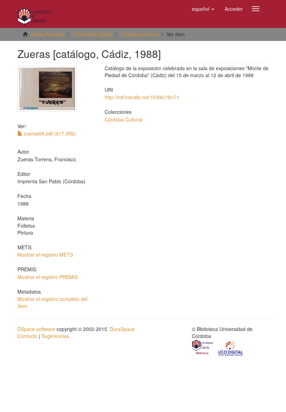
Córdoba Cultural (140, 34)
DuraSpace (122, 328)
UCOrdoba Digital (92, 34)
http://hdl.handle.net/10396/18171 (142, 97)
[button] (203, 8)
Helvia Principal (47, 34)
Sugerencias (55, 335)
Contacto (27, 335)
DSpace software (36, 328)
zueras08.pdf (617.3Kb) (49, 133)
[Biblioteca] (203, 347)
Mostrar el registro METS (45, 254)
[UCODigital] (231, 347)
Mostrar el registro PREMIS (47, 276)
